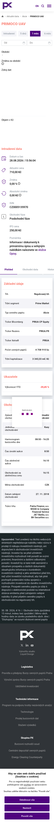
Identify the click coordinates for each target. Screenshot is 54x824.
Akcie (24, 16)
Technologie (27, 711)
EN (37, 6)
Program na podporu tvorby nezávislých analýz (27, 705)
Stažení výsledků (27, 725)
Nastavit (27, 808)
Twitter (22, 645)
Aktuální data (13, 16)
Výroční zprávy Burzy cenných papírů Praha (27, 679)
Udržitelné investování (27, 686)
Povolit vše (27, 816)
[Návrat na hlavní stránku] (7, 5)
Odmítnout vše (27, 800)
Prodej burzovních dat (27, 718)
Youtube (32, 645)
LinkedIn (27, 645)
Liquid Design (27, 654)
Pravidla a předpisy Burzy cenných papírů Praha (27, 673)
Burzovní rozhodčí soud (27, 744)
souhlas (27, 784)
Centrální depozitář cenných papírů (27, 750)
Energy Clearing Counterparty (27, 757)
